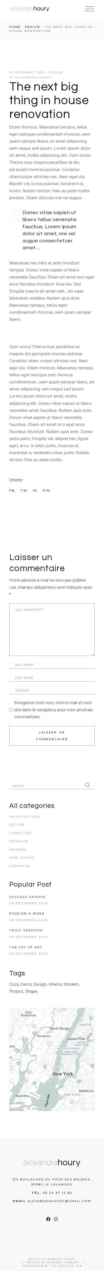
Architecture (24, 816)
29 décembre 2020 (27, 72)
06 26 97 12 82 (57, 1193)
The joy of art (26, 947)
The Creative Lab (66, 1265)
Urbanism (19, 866)
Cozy (14, 984)
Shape (31, 991)
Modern (18, 849)
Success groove (27, 897)
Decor (26, 984)
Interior (16, 479)
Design (32, 27)
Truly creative (26, 930)
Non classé (22, 857)
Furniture (20, 833)
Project (16, 991)
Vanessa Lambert (63, 1262)
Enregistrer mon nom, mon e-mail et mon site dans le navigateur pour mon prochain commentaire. (53, 709)
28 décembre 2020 (28, 903)
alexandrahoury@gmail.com (59, 1201)
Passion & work (27, 913)
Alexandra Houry (33, 77)
